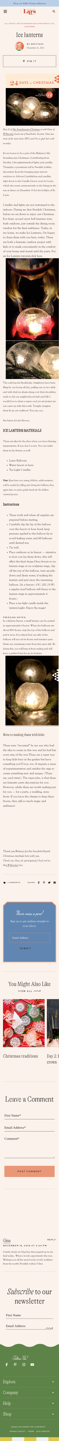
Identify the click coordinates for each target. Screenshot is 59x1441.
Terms (31, 1431)
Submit (25, 948)
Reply (51, 1239)
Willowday (8, 133)
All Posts (10, 23)
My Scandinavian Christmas (33, 23)
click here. (37, 256)
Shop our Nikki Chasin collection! (29, 3)
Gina (7, 1240)
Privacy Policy (17, 1431)
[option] (24, 1029)
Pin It (31, 61)
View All (25, 991)
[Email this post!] (54, 882)
